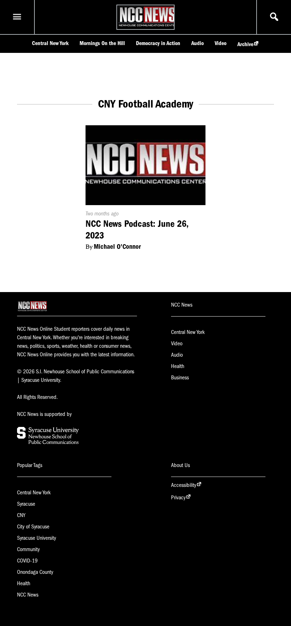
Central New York (50, 43)
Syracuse (26, 504)
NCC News (27, 595)
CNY (21, 515)
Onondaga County (35, 572)
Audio (197, 43)
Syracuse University (36, 538)
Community (28, 549)
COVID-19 (27, 561)
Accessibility (183, 485)
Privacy (178, 497)
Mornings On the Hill (102, 43)
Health (177, 366)
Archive (245, 44)
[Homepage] (147, 26)
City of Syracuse (33, 526)
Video (220, 43)
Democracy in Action (158, 43)
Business (180, 377)
